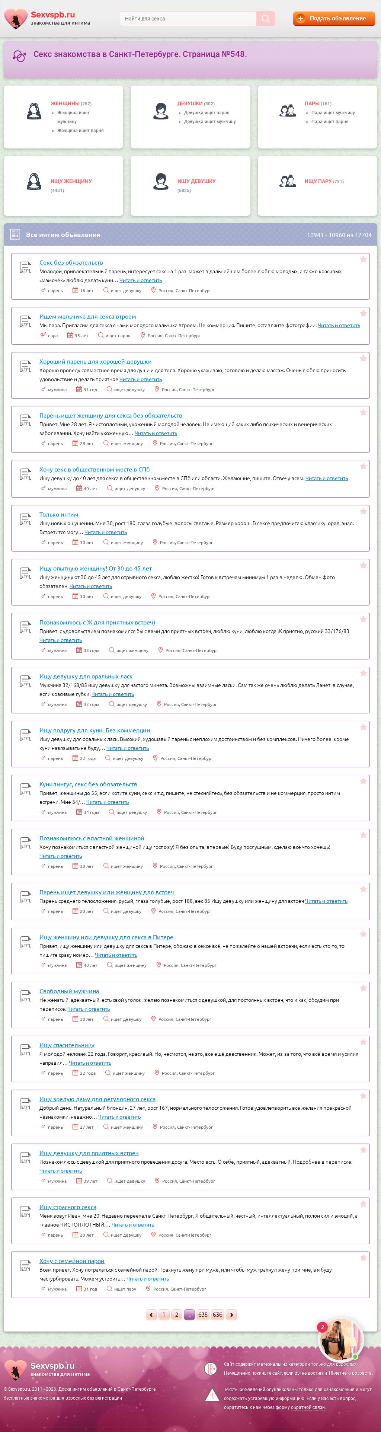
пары (313, 103)
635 (203, 1314)
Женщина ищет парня (80, 130)
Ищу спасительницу (67, 1044)
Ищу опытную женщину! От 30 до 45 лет (95, 568)
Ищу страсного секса (67, 1206)
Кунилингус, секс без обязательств (88, 783)
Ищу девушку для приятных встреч (89, 1152)
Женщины (66, 103)
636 (217, 1314)
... (189, 1314)
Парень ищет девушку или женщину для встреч (106, 891)
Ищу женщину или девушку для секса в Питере (106, 936)
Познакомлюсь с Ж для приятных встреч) (97, 622)
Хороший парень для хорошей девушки (95, 361)
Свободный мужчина (69, 990)
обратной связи (308, 1407)
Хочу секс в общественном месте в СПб (94, 469)
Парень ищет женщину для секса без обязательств (110, 415)
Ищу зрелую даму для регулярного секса (97, 1098)
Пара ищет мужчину (333, 112)
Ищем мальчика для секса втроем (87, 316)
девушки (190, 103)
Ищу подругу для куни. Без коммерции (94, 729)
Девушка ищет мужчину (210, 121)
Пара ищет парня (330, 121)
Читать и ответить (140, 280)
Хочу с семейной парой (72, 1260)
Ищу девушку (196, 181)
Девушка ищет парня (207, 112)
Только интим (59, 514)
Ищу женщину (71, 181)
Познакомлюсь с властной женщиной (91, 837)
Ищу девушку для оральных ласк (86, 676)
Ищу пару (319, 181)
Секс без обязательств (71, 262)
